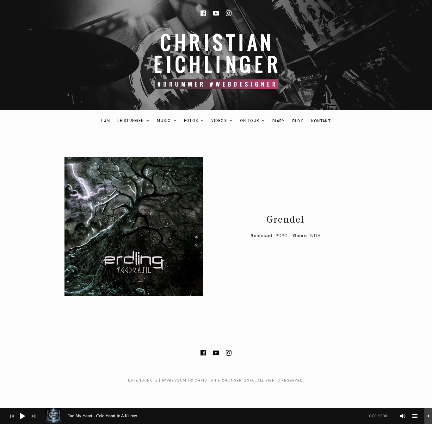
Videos (223, 121)
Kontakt (321, 120)
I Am (105, 120)
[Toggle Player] (428, 416)
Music (168, 121)
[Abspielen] (23, 416)
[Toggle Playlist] (415, 416)
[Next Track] (33, 416)
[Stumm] (403, 416)
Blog (298, 120)
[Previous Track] (12, 416)
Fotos (195, 121)
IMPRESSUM (174, 380)
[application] (216, 416)
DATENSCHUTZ (143, 380)
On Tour (254, 121)
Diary (278, 120)
